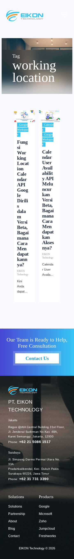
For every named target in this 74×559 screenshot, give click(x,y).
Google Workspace (22, 129)
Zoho (42, 521)
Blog (11, 528)
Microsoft (45, 514)
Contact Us (37, 358)
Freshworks (47, 536)
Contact (14, 536)
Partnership (16, 514)
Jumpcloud (47, 528)
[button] (64, 14)
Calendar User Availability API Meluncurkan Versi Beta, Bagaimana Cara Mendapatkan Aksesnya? (48, 199)
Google (44, 506)
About (12, 521)
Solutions (15, 506)
